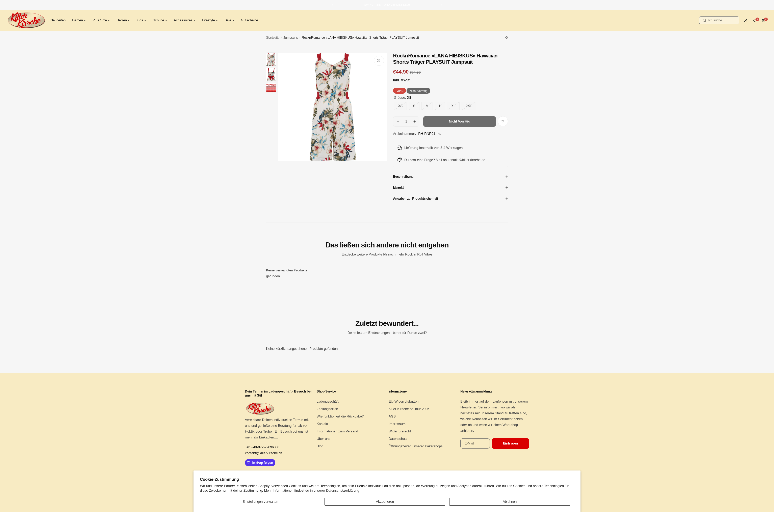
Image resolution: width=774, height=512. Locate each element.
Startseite (273, 37)
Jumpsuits (290, 37)
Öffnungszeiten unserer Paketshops (416, 446)
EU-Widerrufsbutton (403, 401)
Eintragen (510, 443)
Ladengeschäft (328, 401)
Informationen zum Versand (337, 431)
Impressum (397, 424)
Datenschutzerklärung (342, 490)
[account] (745, 20)
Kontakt (322, 424)
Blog (320, 446)
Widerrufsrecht (400, 431)
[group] (332, 125)
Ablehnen (510, 502)
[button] (333, 5)
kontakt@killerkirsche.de (263, 453)
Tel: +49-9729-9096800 (262, 447)
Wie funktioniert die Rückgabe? (340, 416)
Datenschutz (398, 439)
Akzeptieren (385, 502)
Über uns (323, 439)
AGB (392, 416)
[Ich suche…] (704, 20)
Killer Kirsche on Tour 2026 (409, 409)
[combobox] (719, 20)
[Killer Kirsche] (26, 20)
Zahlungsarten (327, 409)
